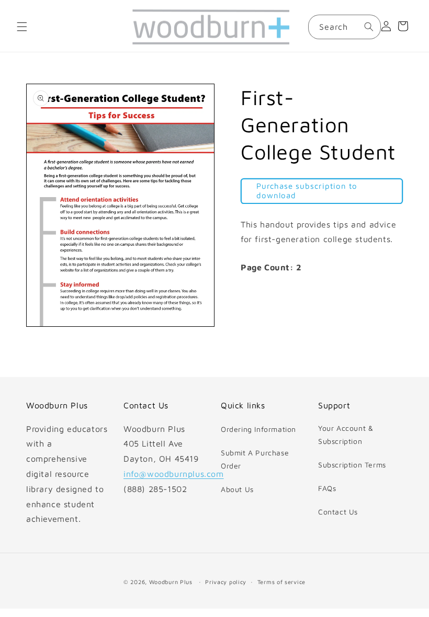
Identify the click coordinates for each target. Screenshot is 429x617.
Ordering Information (258, 429)
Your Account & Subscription (345, 434)
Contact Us (338, 511)
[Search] (368, 26)
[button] (21, 26)
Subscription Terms (352, 464)
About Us (237, 489)
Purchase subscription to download (306, 190)
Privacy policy (225, 581)
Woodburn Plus (171, 581)
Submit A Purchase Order (255, 459)
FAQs (327, 488)
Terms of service (281, 581)
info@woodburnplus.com (173, 473)
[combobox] (344, 27)
